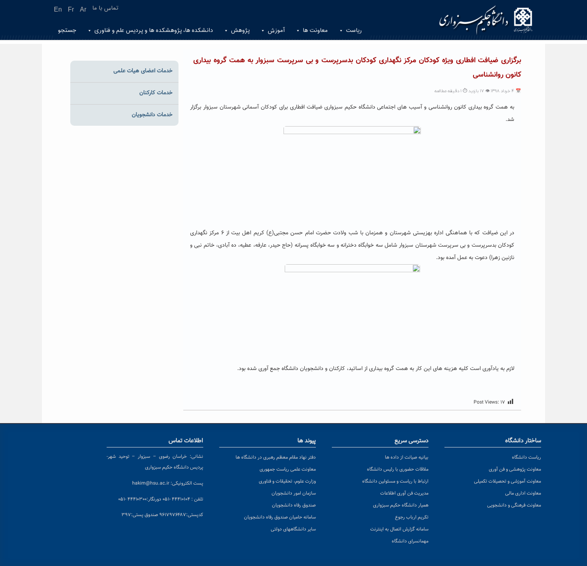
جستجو (67, 30)
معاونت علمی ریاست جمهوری (288, 469)
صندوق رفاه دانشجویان (294, 505)
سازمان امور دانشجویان (294, 493)
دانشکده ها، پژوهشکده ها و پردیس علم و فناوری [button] (153, 30)
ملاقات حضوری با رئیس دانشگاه (397, 469)
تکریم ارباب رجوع (411, 517)
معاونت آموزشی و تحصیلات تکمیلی (507, 481)
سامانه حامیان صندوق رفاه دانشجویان (280, 517)
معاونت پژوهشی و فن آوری (515, 469)
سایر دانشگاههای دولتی (293, 529)
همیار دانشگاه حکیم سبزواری (400, 505)
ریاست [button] (354, 30)
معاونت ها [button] (315, 30)
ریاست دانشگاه (526, 457)
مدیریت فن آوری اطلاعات (404, 493)
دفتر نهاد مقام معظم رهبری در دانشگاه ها (276, 457)
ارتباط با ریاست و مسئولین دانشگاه (395, 481)
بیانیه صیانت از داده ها (406, 457)
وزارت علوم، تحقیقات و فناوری (287, 481)
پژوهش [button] (240, 30)
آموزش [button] (276, 30)
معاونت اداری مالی (523, 493)
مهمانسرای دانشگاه (410, 541)
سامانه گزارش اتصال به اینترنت (399, 529)
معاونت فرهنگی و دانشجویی (514, 505)
